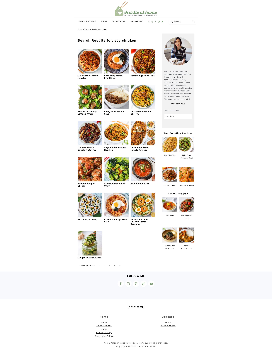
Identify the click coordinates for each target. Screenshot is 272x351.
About (168, 322)
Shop (104, 329)
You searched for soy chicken (95, 29)
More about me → (178, 104)
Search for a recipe (171, 110)
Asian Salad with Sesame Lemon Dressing (139, 221)
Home (80, 29)
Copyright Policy (104, 336)
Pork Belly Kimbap (87, 219)
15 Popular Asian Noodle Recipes (140, 148)
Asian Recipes (104, 326)
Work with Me (168, 326)
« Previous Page (87, 266)
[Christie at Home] (136, 15)
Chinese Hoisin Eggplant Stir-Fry (87, 148)
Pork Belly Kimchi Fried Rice (113, 77)
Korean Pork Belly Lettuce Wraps (87, 113)
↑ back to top (136, 307)
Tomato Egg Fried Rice (143, 76)
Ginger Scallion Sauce (90, 258)
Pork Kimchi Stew (140, 183)
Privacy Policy (104, 333)
